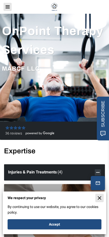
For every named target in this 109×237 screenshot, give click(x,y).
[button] (54, 172)
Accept (54, 224)
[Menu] (8, 7)
